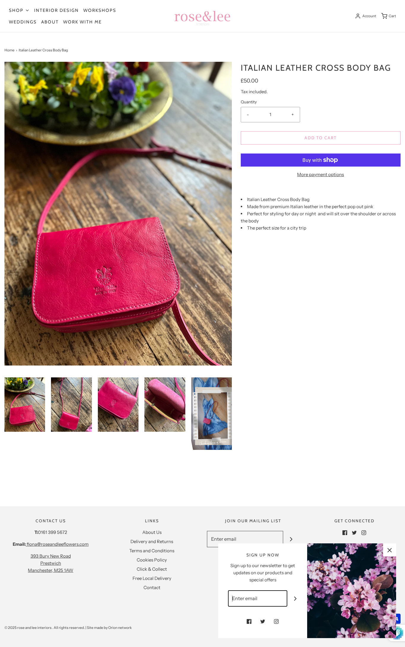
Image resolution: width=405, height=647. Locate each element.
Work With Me (82, 22)
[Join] (291, 539)
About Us (152, 532)
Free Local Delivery (152, 578)
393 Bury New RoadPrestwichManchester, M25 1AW (50, 563)
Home (9, 50)
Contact (151, 587)
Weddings (23, 22)
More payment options (320, 174)
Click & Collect (152, 569)
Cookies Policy (152, 560)
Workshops (99, 10)
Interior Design (56, 10)
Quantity (249, 101)
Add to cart (320, 137)
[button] (24, 404)
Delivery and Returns (151, 541)
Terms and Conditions (151, 550)
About (50, 22)
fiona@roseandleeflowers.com (57, 544)
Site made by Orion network (109, 627)
